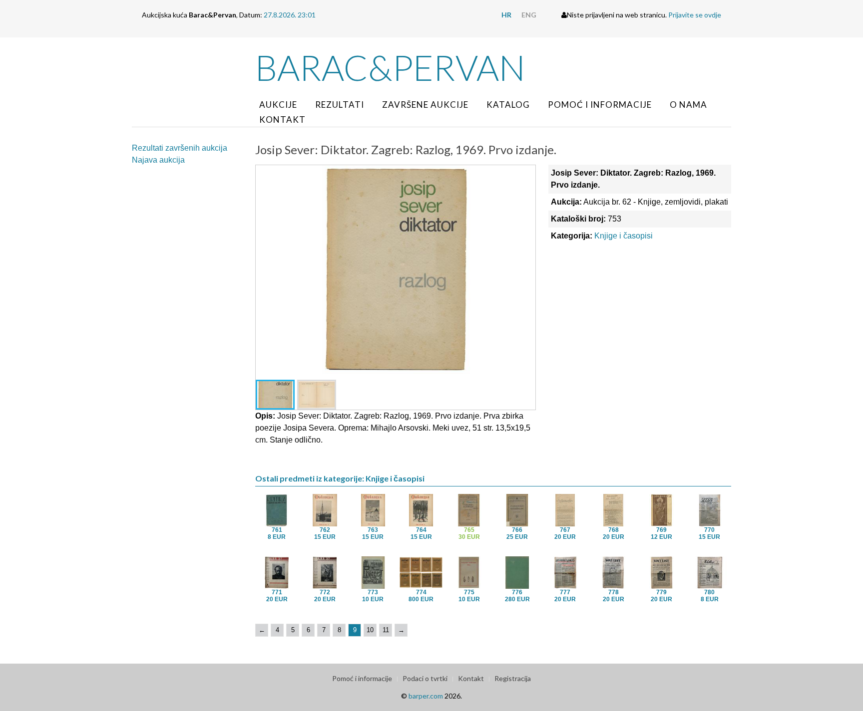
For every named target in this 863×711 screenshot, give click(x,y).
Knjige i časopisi (623, 236)
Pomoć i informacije (600, 104)
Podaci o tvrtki (425, 678)
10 (370, 630)
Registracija (512, 678)
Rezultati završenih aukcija (179, 148)
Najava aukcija (158, 160)
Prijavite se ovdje (694, 14)
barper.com (426, 696)
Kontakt (282, 119)
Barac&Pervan (390, 67)
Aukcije (278, 104)
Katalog (508, 104)
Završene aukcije (425, 104)
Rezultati (339, 104)
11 (386, 630)
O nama (688, 104)
